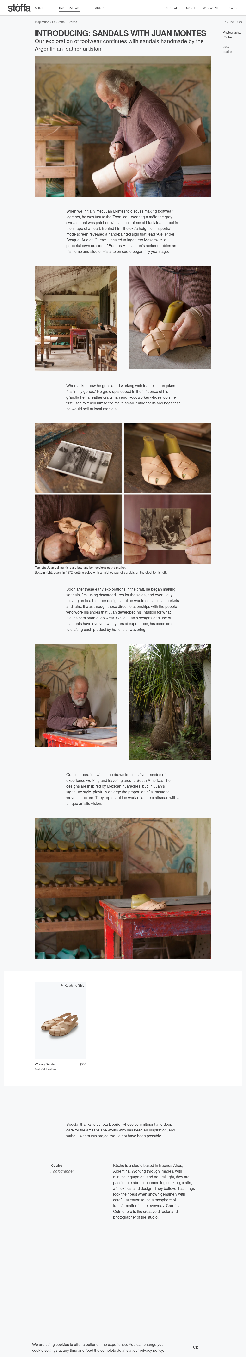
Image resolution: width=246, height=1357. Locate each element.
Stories (72, 21)
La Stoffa (58, 21)
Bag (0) (233, 8)
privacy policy (151, 1350)
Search (172, 8)
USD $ (191, 8)
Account (211, 8)
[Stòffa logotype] (19, 8)
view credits (227, 49)
